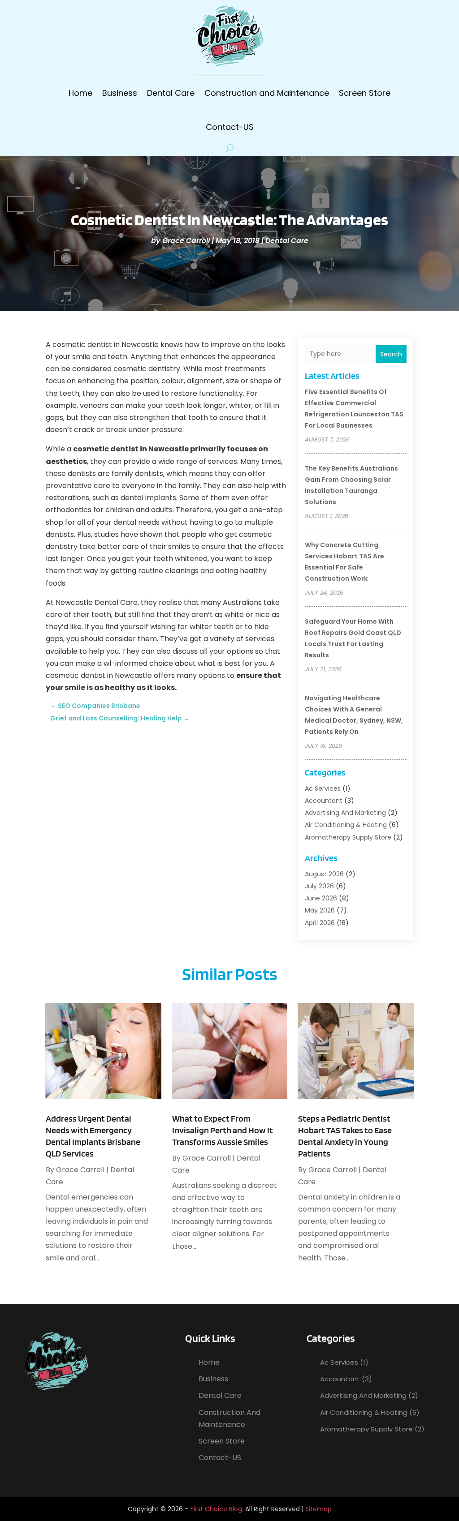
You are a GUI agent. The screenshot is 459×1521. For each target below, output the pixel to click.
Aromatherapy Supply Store (348, 837)
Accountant (323, 800)
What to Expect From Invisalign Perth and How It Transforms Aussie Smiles (222, 1130)
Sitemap (318, 1508)
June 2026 (321, 898)
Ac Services (323, 788)
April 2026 (320, 922)
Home (80, 93)
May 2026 (320, 910)
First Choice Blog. (217, 1508)
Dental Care (171, 93)
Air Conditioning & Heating (346, 824)
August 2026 (324, 874)
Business (119, 93)
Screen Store (364, 93)
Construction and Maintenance (266, 93)
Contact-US (230, 127)
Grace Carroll (186, 241)
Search (391, 354)
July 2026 (319, 886)
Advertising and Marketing (345, 812)
